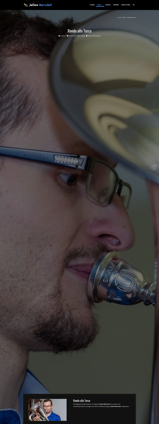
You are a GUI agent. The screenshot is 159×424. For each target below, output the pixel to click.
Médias (99, 4)
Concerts (108, 4)
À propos (92, 4)
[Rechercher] (133, 4)
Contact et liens (125, 4)
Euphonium (72, 36)
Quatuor (63, 36)
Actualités (116, 4)
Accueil (119, 17)
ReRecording (81, 36)
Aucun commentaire (94, 36)
